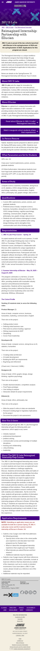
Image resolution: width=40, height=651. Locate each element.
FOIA (20, 638)
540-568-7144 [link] (24, 583)
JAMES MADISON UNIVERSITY (22, 649)
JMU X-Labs (9, 27)
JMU (3, 27)
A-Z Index (4, 607)
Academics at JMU (20, 617)
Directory (12, 607)
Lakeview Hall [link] (6, 582)
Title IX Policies (20, 642)
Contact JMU (20, 635)
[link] (22, 594)
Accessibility (31, 607)
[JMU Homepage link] (20, 629)
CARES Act (20, 640)
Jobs (4, 610)
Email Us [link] (23, 582)
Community (29, 610)
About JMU (20, 621)
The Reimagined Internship (23, 27)
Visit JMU (20, 619)
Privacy (21, 607)
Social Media (13, 610)
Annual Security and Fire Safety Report (20, 647)
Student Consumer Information (20, 645)
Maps (21, 610)
